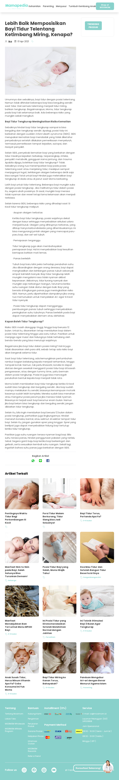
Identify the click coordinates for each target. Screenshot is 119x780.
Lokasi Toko (10, 718)
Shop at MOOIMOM (105, 6)
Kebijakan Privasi (36, 736)
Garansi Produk (35, 731)
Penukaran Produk (33, 725)
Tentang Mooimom (14, 713)
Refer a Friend (34, 756)
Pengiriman (33, 718)
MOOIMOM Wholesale (15, 723)
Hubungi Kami (34, 713)
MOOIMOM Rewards (32, 749)
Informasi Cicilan (32, 742)
